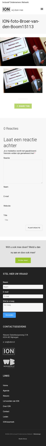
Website (7, 206)
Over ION (6, 406)
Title (5, 215)
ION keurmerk (8, 422)
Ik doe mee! (23, 260)
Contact (6, 411)
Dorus (25, 439)
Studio (21, 439)
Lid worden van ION (11, 401)
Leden (5, 417)
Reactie (7, 158)
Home (5, 385)
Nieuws (6, 396)
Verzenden (9, 315)
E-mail (6, 196)
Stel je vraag (8, 301)
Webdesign (37, 434)
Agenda (6, 391)
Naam (6, 187)
